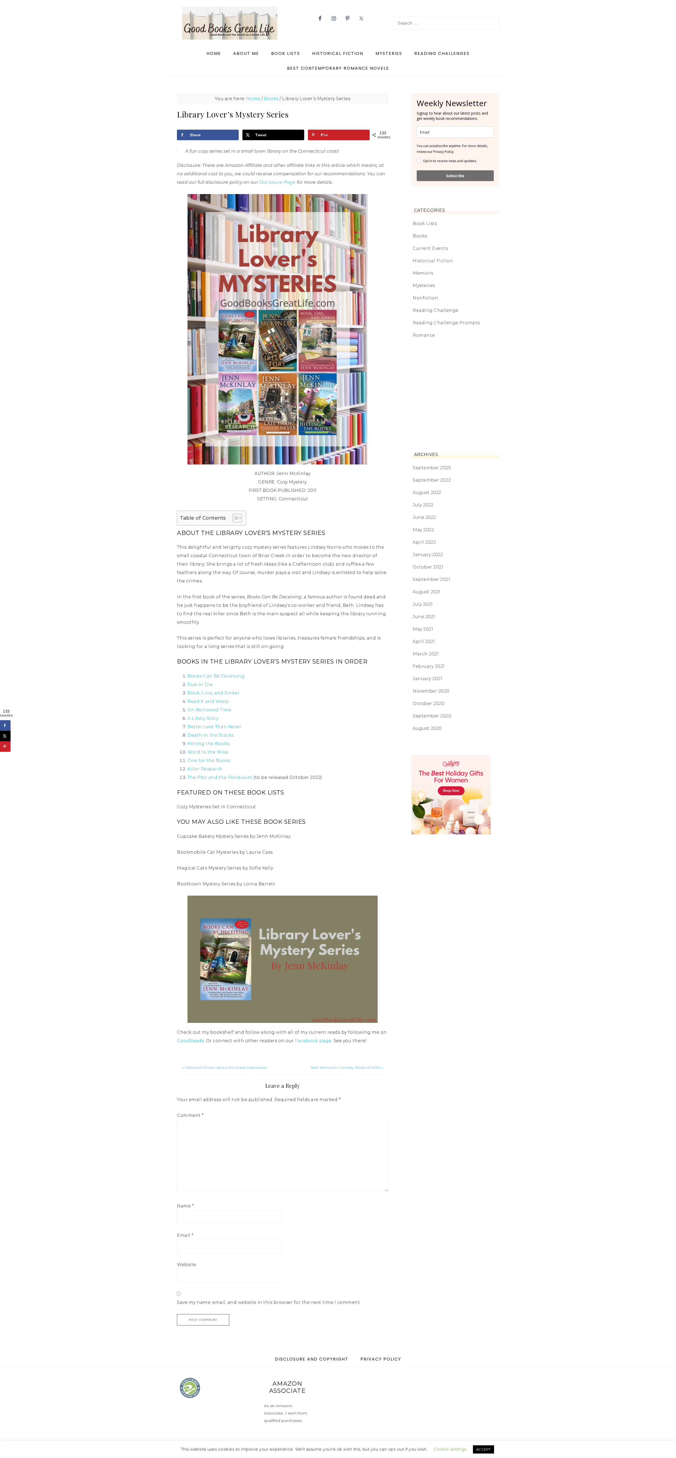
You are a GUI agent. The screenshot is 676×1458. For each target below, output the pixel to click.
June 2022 (424, 517)
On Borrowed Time (209, 709)
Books (420, 235)
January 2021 (427, 678)
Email (185, 1235)
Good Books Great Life (230, 23)
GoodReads (190, 1040)
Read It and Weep (208, 701)
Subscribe (455, 175)
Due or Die (200, 684)
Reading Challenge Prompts (446, 322)
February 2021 (429, 666)
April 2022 (424, 542)
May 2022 (423, 529)
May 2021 (423, 629)
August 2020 (427, 728)
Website (186, 1264)
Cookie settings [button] (450, 1449)
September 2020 (432, 715)
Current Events (430, 248)
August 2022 (427, 492)
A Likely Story (202, 718)
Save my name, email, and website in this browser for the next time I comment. (269, 1302)
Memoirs (423, 273)
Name (185, 1205)
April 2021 (424, 641)
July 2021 (423, 604)
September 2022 (432, 480)
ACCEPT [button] (483, 1449)
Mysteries (424, 285)
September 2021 (431, 579)
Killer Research (205, 769)
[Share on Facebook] (5, 725)
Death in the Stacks (210, 735)
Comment (190, 1115)
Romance (424, 335)
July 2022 (423, 504)
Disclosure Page (277, 182)
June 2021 (424, 616)
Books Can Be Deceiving (216, 676)
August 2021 (426, 591)
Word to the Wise (207, 752)
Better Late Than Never (214, 726)
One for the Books (208, 760)
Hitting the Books (208, 743)
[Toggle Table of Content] (235, 518)
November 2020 (431, 691)
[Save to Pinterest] (5, 746)
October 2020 (428, 703)
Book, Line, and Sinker (213, 692)
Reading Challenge (435, 310)
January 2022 (428, 554)
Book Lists (425, 223)
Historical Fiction (433, 260)
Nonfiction (425, 297)
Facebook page (313, 1040)
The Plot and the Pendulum (219, 777)
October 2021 (428, 567)
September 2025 (432, 467)
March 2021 (426, 653)
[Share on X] (5, 736)
